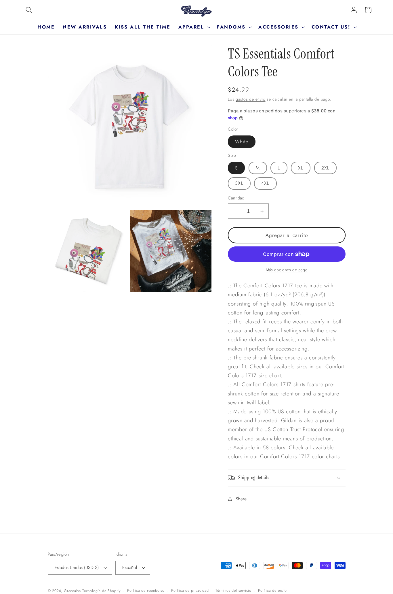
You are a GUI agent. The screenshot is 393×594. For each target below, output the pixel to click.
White (241, 141)
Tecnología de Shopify (101, 590)
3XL (239, 183)
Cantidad (236, 198)
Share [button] (241, 498)
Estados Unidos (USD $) (77, 567)
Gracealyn (72, 590)
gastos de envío (250, 99)
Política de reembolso (146, 590)
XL (300, 168)
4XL (265, 183)
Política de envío (272, 590)
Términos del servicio (233, 590)
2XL (325, 168)
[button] (29, 10)
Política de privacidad (190, 590)
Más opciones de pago (287, 270)
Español (129, 567)
